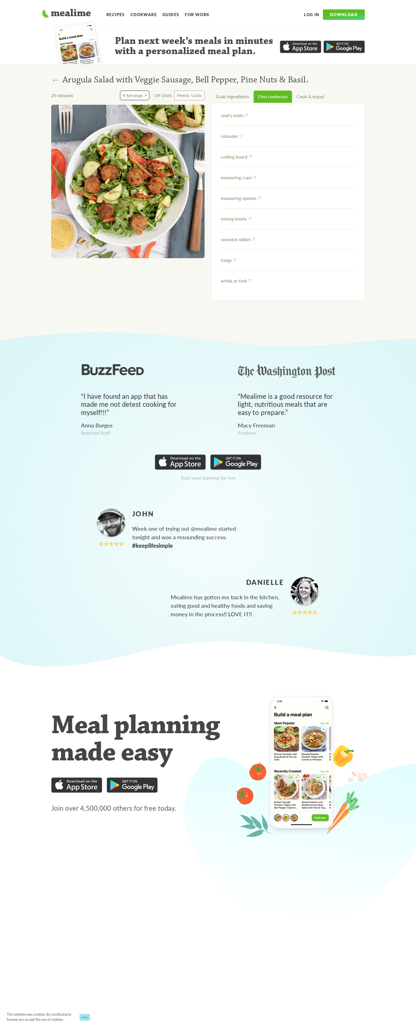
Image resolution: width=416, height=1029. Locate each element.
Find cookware (273, 96)
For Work (197, 14)
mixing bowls (234, 218)
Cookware (143, 14)
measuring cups (236, 177)
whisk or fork (234, 280)
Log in (311, 14)
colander (229, 136)
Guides (170, 14)
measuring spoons (238, 198)
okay (85, 1017)
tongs (226, 260)
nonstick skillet (235, 239)
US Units (163, 95)
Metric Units (189, 95)
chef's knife (232, 115)
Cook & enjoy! (310, 96)
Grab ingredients (232, 96)
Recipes (115, 14)
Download (344, 14)
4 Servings (133, 95)
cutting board (234, 156)
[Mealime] (66, 14)
